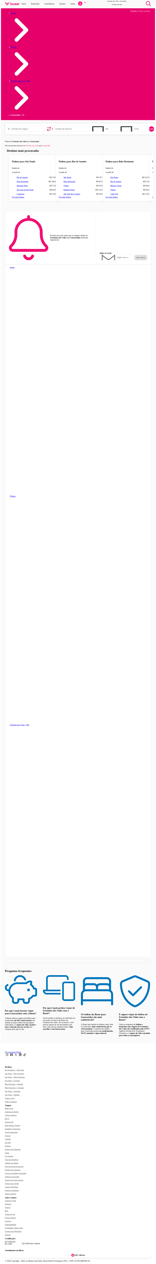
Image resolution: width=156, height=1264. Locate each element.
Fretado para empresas (12, 1170)
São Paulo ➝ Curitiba (12, 1081)
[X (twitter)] (16, 1055)
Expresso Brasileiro (11, 1160)
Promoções (35, 4)
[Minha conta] (80, 3)
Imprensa (8, 1204)
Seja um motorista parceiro (14, 1166)
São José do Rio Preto (25, 190)
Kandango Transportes (12, 1129)
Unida (7, 1153)
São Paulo (67, 177)
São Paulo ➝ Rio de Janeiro (14, 1074)
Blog (6, 1211)
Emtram (7, 1136)
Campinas (20, 194)
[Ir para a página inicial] (13, 1052)
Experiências (49, 3)
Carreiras (8, 1221)
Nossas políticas (10, 1218)
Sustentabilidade (10, 1225)
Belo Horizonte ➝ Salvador (14, 1088)
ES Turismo (9, 1156)
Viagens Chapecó (11, 1115)
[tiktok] (24, 1055)
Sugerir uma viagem (12, 1184)
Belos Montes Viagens (12, 1125)
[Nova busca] (148, 3)
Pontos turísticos (10, 1194)
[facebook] (11, 1055)
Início (24, 4)
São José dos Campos (71, 194)
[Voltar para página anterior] (85, 3)
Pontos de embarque (12, 1190)
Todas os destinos (11, 1102)
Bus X (7, 1119)
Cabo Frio (114, 194)
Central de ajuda (10, 1201)
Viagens (62, 4)
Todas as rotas (10, 1098)
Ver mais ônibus (18, 197)
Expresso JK (9, 1122)
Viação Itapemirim (11, 1132)
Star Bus (8, 1143)
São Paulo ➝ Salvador (12, 1091)
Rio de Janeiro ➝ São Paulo (14, 1070)
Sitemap (7, 1235)
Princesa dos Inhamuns (13, 1149)
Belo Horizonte (23, 181)
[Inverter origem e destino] (49, 129)
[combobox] (28, 129)
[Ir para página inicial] (12, 3)
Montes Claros (116, 186)
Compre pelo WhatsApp (13, 1231)
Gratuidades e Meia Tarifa (14, 1228)
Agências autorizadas (12, 1177)
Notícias (7, 1207)
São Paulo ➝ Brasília (12, 1095)
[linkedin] (20, 1055)
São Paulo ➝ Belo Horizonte (15, 1077)
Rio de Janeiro (22, 177)
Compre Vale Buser (11, 1187)
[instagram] (7, 1055)
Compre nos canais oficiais (14, 1180)
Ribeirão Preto (22, 186)
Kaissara (8, 1146)
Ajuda (72, 4)
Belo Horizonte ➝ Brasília (14, 1084)
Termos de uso (10, 1214)
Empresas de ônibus (12, 1112)
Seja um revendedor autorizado (15, 1173)
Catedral (8, 1139)
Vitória (66, 186)
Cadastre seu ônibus (11, 1163)
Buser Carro (9, 1108)
